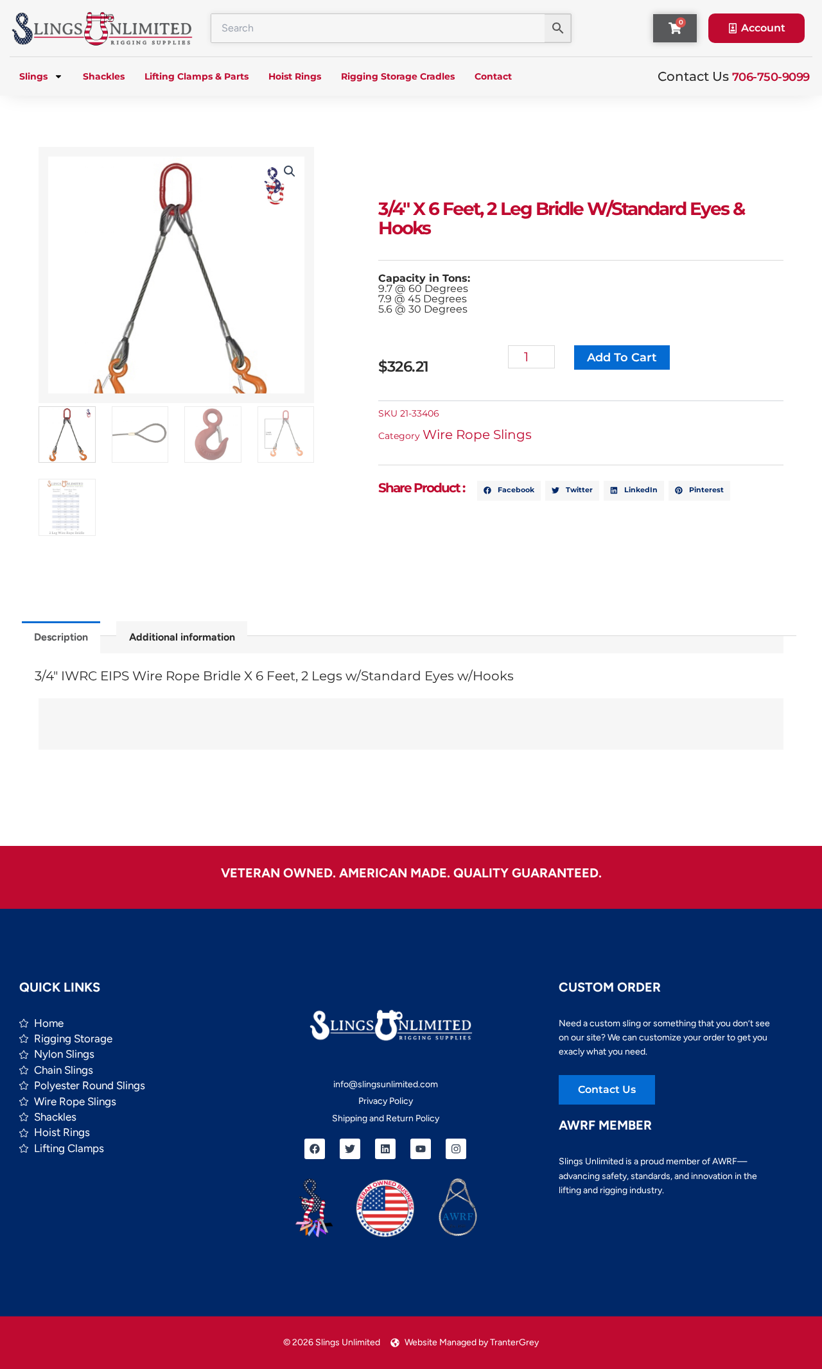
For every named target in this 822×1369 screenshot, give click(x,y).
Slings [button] (33, 76)
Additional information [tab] (182, 637)
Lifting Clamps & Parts (196, 76)
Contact (493, 76)
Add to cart (622, 357)
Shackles (104, 76)
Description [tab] (61, 637)
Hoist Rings (294, 76)
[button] (289, 171)
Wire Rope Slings (477, 434)
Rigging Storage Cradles (398, 76)
